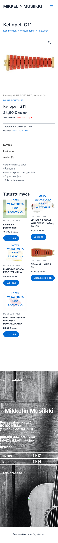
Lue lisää (11, 238)
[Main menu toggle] (51, 6)
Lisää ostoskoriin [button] (43, 278)
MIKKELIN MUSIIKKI (22, 6)
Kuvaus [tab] (7, 144)
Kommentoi (9, 30)
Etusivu (7, 95)
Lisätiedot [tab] (9, 151)
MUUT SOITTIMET (22, 95)
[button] (49, 42)
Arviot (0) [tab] (9, 157)
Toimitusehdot (11, 380)
